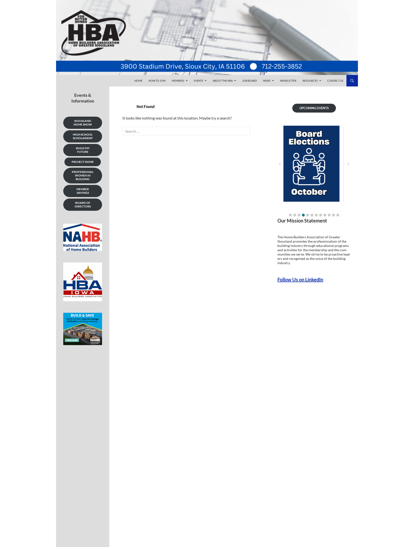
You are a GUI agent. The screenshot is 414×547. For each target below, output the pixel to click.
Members (178, 80)
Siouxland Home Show (83, 122)
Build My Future (83, 150)
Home (138, 80)
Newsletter (288, 80)
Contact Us (335, 80)
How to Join (157, 80)
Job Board (249, 80)
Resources (310, 80)
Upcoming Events (314, 108)
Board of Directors (83, 204)
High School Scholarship (83, 136)
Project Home (83, 162)
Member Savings (82, 190)
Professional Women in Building (82, 175)
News (266, 80)
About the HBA (223, 80)
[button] (290, 215)
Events (198, 80)
